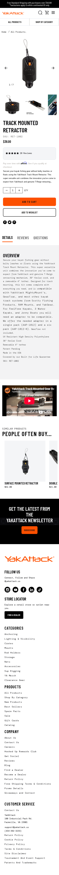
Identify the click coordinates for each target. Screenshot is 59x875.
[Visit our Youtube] (15, 590)
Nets (7, 661)
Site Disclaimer (15, 853)
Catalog (10, 725)
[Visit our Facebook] (23, 590)
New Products (13, 702)
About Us (10, 737)
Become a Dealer (15, 774)
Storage (10, 657)
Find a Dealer (14, 614)
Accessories (13, 666)
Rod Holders (13, 652)
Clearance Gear (15, 680)
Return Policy (14, 779)
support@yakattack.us (17, 827)
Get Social (12, 756)
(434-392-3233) (13, 830)
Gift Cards (12, 720)
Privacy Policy (15, 844)
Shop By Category (16, 697)
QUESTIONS (40, 237)
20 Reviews (26, 153)
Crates (9, 643)
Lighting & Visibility (20, 638)
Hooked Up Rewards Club (21, 751)
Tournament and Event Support (25, 858)
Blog (7, 765)
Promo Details (14, 788)
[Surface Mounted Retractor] (25, 461)
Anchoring (11, 634)
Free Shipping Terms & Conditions (28, 783)
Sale (7, 715)
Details (7, 237)
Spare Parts (13, 711)
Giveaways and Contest (20, 793)
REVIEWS (23, 237)
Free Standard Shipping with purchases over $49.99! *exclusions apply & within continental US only (29, 4)
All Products (14, 21)
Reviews (10, 760)
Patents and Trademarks (21, 862)
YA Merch (10, 675)
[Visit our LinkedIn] (31, 590)
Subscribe (29, 530)
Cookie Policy (14, 839)
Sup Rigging (13, 671)
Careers (10, 747)
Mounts (9, 648)
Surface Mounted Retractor (21, 483)
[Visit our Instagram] (7, 590)
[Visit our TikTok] (39, 590)
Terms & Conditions (18, 849)
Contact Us (12, 742)
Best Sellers (13, 706)
